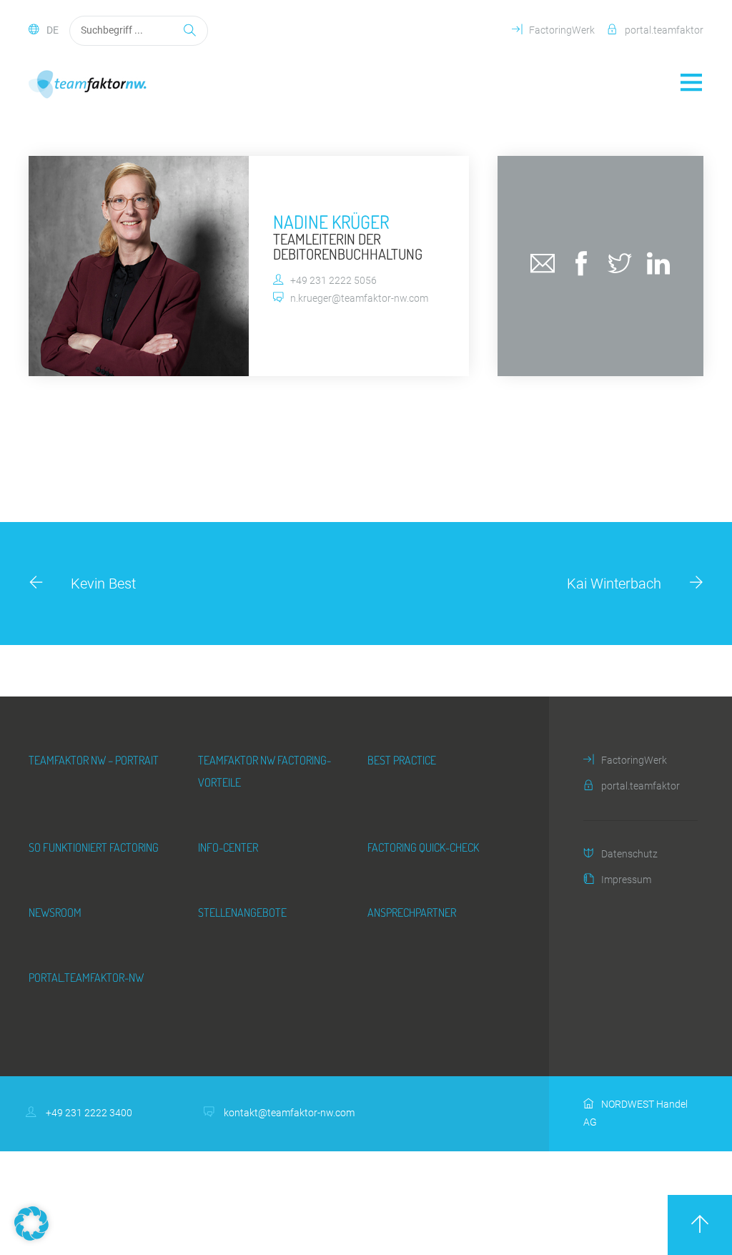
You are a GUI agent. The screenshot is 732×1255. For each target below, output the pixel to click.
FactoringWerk (562, 30)
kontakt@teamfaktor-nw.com (288, 1113)
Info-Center (228, 847)
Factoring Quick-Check (423, 847)
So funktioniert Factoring (94, 847)
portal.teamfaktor (664, 30)
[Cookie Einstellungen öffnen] (31, 1236)
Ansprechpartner (411, 912)
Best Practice (401, 759)
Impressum (626, 880)
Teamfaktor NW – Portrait (94, 759)
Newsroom (55, 912)
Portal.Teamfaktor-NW (86, 977)
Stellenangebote (242, 912)
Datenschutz (629, 854)
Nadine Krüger (331, 221)
